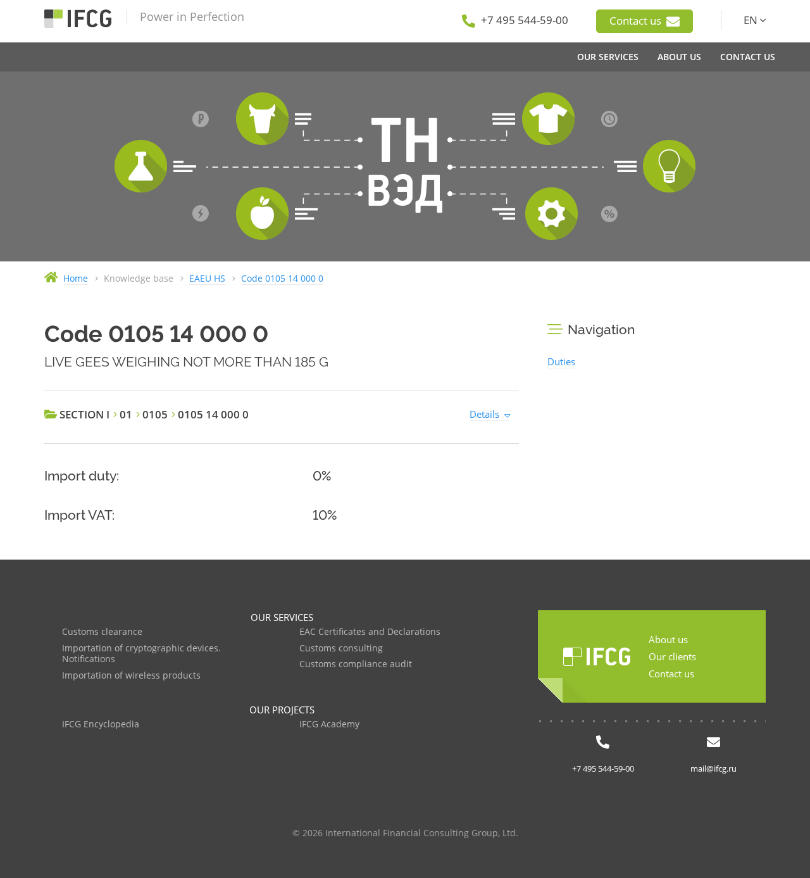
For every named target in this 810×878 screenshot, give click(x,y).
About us (668, 639)
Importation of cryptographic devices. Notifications (141, 654)
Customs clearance (102, 632)
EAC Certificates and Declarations (369, 632)
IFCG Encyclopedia (100, 724)
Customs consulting (341, 648)
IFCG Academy (329, 724)
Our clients (672, 656)
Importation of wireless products (131, 675)
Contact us (636, 20)
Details (484, 414)
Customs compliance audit (355, 664)
